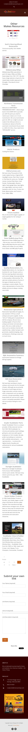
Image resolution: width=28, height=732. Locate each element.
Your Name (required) (8, 583)
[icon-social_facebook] (12, 729)
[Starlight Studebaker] (13, 453)
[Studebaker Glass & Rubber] (13, 523)
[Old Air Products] (13, 136)
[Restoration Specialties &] (13, 296)
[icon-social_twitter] (15, 729)
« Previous (4, 557)
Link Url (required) (7, 611)
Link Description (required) (10, 617)
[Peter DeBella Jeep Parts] (13, 225)
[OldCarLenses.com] (13, 158)
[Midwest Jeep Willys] (13, 57)
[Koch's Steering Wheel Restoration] (13, 31)
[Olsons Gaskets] (13, 200)
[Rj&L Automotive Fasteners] (13, 342)
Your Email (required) (8, 592)
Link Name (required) (8, 601)
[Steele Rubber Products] (13, 483)
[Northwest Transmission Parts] (13, 90)
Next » (14, 565)
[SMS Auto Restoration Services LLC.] (13, 366)
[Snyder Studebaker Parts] (13, 410)
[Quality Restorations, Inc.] (13, 255)
